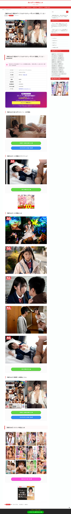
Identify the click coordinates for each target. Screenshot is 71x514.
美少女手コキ (11, 15)
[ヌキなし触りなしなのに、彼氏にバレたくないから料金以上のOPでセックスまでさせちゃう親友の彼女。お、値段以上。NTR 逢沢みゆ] (41, 473)
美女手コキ (55, 42)
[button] (45, 172)
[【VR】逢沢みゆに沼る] (21, 473)
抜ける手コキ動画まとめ (35, 2)
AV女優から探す (55, 47)
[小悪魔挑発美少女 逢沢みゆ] (21, 445)
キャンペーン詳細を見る (26, 102)
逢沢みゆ (26, 504)
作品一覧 (25, 74)
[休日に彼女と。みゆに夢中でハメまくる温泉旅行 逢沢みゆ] (31, 459)
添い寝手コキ (21, 504)
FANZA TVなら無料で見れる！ (35, 512)
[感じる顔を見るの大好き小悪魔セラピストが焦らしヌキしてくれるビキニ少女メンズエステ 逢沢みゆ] (11, 459)
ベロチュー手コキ (15, 504)
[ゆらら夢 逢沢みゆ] (31, 473)
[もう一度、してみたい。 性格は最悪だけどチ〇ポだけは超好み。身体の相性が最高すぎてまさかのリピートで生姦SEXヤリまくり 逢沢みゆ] (11, 473)
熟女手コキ (55, 45)
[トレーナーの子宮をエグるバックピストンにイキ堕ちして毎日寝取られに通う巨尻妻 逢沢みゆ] (41, 459)
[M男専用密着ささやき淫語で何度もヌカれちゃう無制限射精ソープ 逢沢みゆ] (41, 445)
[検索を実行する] (67, 12)
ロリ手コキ (55, 38)
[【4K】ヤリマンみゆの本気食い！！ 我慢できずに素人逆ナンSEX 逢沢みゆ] (11, 445)
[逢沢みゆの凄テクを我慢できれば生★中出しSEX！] (21, 459)
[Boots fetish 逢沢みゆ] (31, 445)
